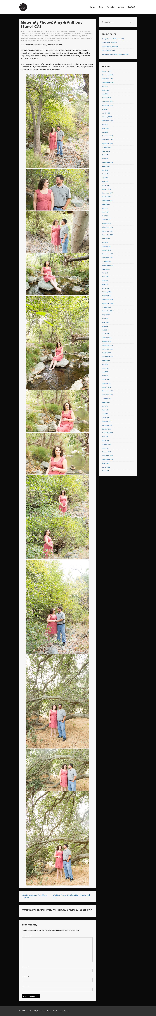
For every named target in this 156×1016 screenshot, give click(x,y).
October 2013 (106, 353)
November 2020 (107, 140)
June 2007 (105, 471)
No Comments (86, 31)
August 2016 (106, 239)
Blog (101, 7)
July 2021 (105, 124)
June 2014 (105, 322)
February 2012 (106, 421)
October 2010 (106, 444)
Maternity (64, 31)
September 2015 (107, 265)
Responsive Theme (62, 1011)
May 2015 (105, 281)
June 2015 (105, 277)
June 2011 (105, 437)
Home (92, 7)
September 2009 (108, 460)
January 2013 (106, 387)
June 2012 (105, 410)
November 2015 (107, 258)
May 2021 (105, 132)
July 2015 (105, 273)
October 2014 (106, 307)
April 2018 (105, 182)
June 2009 (105, 463)
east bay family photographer (78, 34)
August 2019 (106, 151)
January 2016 (106, 250)
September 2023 (108, 83)
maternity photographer (71, 36)
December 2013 (107, 345)
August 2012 (106, 402)
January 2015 (106, 296)
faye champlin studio (56, 36)
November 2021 (107, 121)
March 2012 (106, 418)
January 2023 (106, 98)
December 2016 (107, 227)
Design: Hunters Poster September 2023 (115, 54)
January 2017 (106, 223)
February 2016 (106, 246)
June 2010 (105, 448)
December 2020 (107, 136)
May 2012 (105, 414)
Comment (27, 936)
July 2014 (105, 319)
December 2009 (107, 456)
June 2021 (105, 128)
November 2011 (107, 425)
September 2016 (107, 235)
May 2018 (105, 178)
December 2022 (107, 102)
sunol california (37, 40)
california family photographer (41, 34)
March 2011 (105, 441)
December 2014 (107, 300)
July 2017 (105, 208)
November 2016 (107, 231)
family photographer (41, 36)
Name (24, 967)
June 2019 (105, 155)
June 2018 (105, 174)
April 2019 (105, 159)
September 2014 (107, 311)
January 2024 (106, 71)
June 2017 (105, 212)
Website (25, 986)
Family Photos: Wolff (108, 50)
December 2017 (107, 193)
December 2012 (107, 391)
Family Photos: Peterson (110, 47)
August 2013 (106, 361)
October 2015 (106, 261)
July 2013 (105, 364)
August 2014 (106, 315)
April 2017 (105, 216)
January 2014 (106, 341)
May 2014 (105, 326)
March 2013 (106, 380)
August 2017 (106, 204)
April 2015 (105, 284)
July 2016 (105, 242)
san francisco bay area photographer (62, 38)
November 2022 (107, 105)
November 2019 (107, 143)
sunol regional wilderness (52, 40)
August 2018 (106, 166)
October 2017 (106, 197)
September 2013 (107, 357)
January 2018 (106, 189)
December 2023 (107, 75)
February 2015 (106, 292)
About (121, 7)
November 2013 (107, 349)
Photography (72, 31)
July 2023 (105, 86)
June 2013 (105, 368)
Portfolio (110, 7)
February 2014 (106, 338)
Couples (57, 31)
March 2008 (106, 467)
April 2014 (105, 330)
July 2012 (105, 406)
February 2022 (107, 117)
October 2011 (106, 429)
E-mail (25, 976)
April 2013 (105, 376)
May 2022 (105, 109)
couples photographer (60, 34)
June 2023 (105, 90)
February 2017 (106, 220)
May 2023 (105, 94)
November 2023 (107, 79)
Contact (131, 7)
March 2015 (106, 288)
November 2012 (107, 395)
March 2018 (106, 185)
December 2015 (107, 254)
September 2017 (107, 201)
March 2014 (106, 334)
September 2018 (107, 162)
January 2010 (106, 452)
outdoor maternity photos (39, 38)
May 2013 (105, 372)
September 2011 (107, 433)
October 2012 (106, 399)
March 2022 (106, 113)
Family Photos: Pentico (109, 43)
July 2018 (105, 170)
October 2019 (106, 147)
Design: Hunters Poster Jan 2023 (113, 39)
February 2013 (106, 383)
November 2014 (107, 303)
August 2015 (106, 269)
